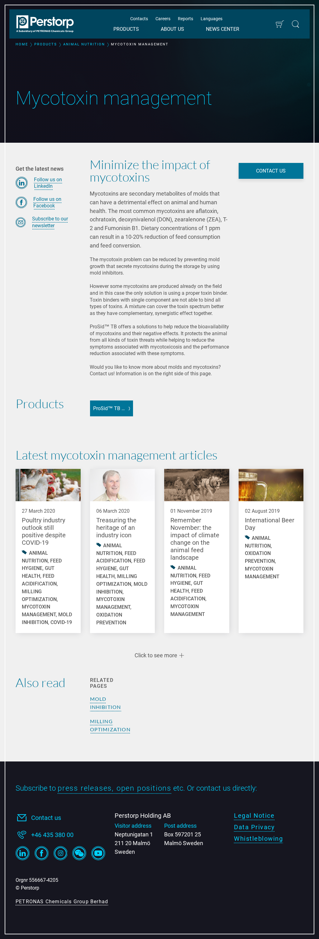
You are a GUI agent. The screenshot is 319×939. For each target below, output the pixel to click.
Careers (162, 18)
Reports (185, 18)
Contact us (46, 817)
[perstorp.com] (48, 24)
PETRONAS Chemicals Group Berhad (62, 901)
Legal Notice (254, 815)
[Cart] (279, 24)
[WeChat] (79, 853)
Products (126, 29)
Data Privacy (254, 827)
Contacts (139, 18)
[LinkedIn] (23, 853)
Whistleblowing (258, 838)
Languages (211, 18)
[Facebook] (42, 853)
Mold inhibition (105, 703)
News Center (222, 29)
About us (172, 29)
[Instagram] (61, 853)
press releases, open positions (114, 788)
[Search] (295, 24)
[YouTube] (98, 853)
